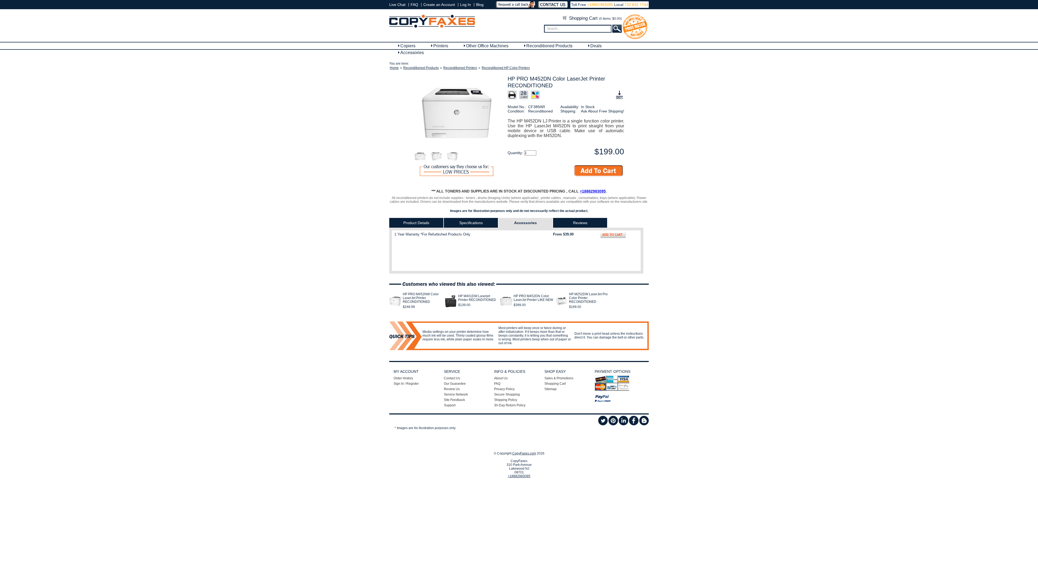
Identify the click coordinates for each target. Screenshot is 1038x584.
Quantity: (516, 153)
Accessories (412, 52)
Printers (440, 46)
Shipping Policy (505, 400)
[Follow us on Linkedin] (623, 424)
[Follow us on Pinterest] (613, 424)
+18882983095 (600, 4)
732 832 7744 (635, 4)
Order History (403, 378)
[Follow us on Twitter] (603, 424)
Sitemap (550, 389)
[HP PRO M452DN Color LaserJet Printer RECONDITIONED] (456, 113)
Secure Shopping (507, 394)
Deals (596, 46)
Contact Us (452, 378)
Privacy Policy (504, 389)
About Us (501, 378)
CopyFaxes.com (524, 453)
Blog (480, 4)
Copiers (407, 46)
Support (449, 405)
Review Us (452, 389)
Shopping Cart (595, 18)
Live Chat (397, 4)
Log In (465, 4)
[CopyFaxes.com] (432, 26)
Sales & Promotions (558, 378)
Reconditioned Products (549, 46)
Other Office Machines (487, 46)
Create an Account (439, 4)
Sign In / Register (406, 384)
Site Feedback (454, 400)
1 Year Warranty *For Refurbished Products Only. (432, 234)
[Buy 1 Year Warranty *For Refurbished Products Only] (613, 234)
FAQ (414, 4)
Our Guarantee (455, 384)
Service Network (456, 394)
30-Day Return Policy (509, 405)
